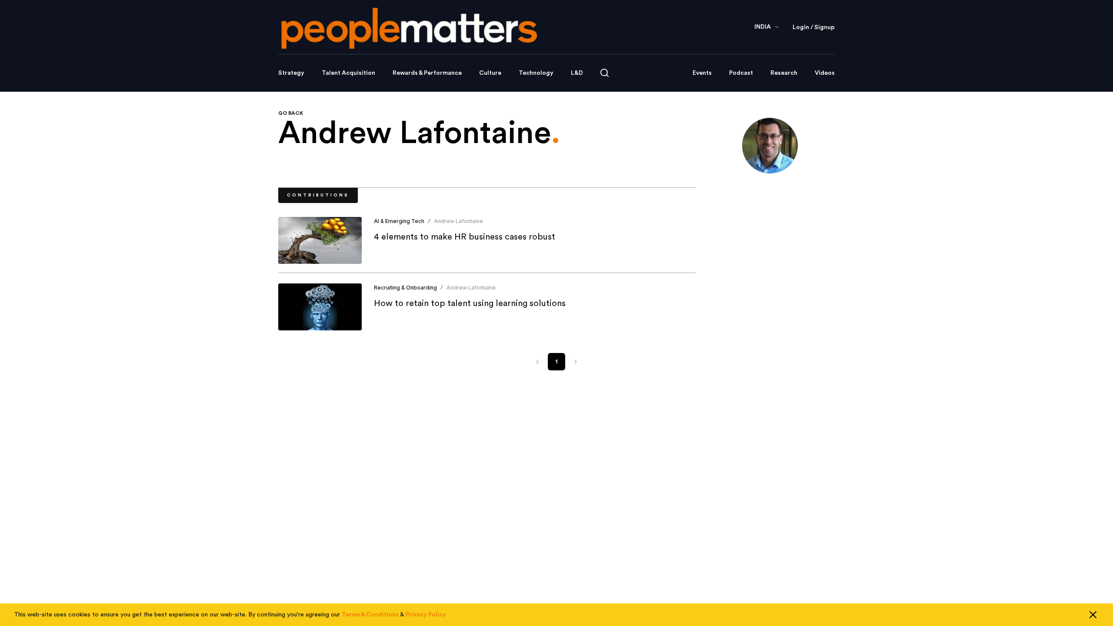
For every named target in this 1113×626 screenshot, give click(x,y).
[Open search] (604, 73)
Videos (825, 73)
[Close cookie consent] (1093, 615)
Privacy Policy (426, 615)
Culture (490, 73)
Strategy (291, 73)
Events (702, 73)
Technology (536, 73)
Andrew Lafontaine (458, 221)
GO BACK (290, 113)
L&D (577, 73)
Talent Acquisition (348, 73)
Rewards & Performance (427, 73)
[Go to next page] (575, 361)
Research (783, 73)
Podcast (741, 73)
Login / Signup (814, 27)
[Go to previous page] (537, 361)
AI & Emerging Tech (399, 221)
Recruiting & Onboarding (405, 287)
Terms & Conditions (370, 615)
